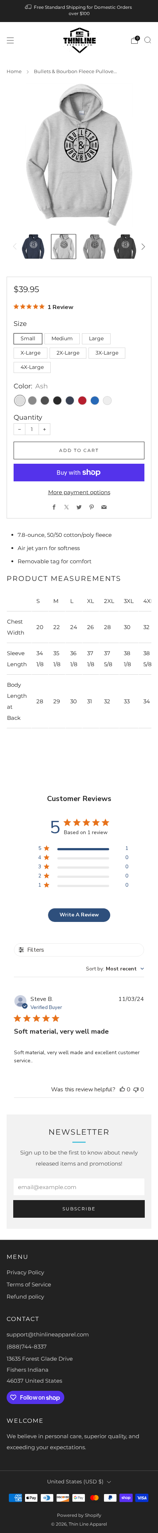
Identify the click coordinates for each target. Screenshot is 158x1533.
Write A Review (79, 914)
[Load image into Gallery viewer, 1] (33, 246)
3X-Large (107, 353)
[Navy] (70, 400)
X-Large (30, 353)
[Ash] (20, 400)
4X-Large (32, 367)
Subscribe (79, 1208)
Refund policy (25, 1296)
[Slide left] (16, 246)
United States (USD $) (75, 1481)
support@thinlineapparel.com (48, 1334)
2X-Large (68, 353)
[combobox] (115, 968)
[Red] (82, 400)
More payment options (79, 492)
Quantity (28, 417)
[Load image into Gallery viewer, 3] (94, 246)
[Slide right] (142, 246)
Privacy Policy (25, 1272)
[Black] (57, 400)
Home (14, 71)
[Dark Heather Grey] (45, 400)
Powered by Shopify (79, 1515)
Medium (62, 338)
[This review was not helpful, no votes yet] (136, 1089)
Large (96, 338)
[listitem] (79, 11)
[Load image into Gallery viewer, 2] (63, 246)
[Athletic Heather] (32, 400)
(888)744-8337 (27, 1346)
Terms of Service (29, 1284)
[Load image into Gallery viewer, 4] (124, 246)
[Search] (147, 40)
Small (28, 338)
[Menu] (10, 40)
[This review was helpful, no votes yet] (122, 1089)
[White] (107, 400)
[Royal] (95, 400)
